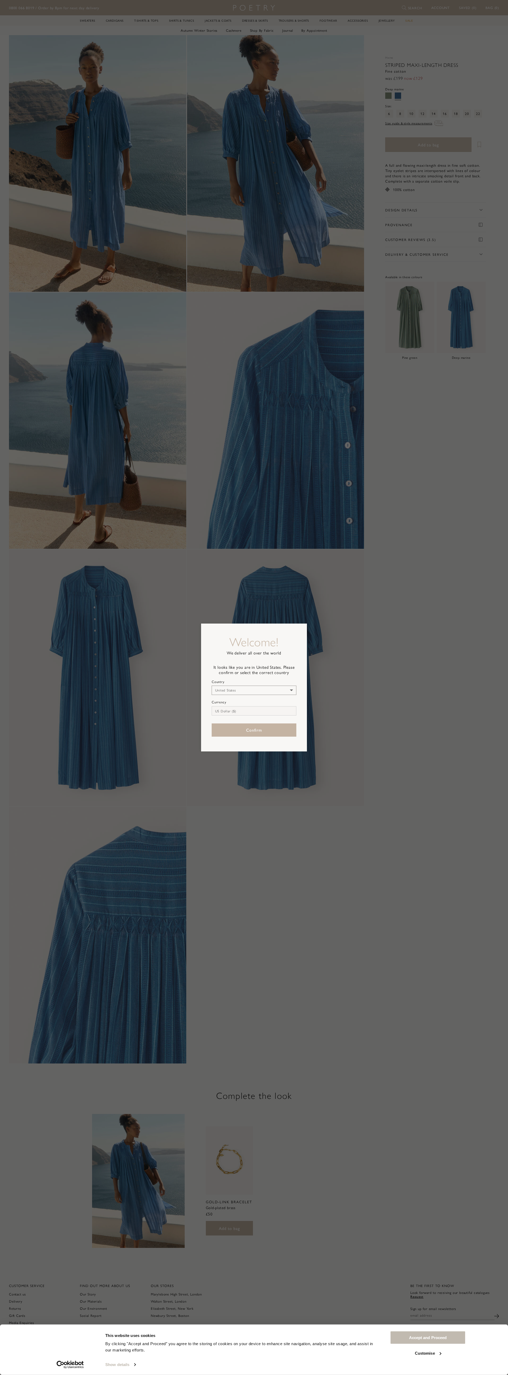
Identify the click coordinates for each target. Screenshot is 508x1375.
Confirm (254, 730)
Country (218, 682)
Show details (117, 1364)
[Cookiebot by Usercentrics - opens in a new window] (70, 1365)
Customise (425, 1353)
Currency (219, 702)
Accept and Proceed (428, 1337)
